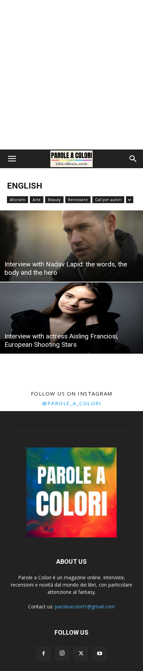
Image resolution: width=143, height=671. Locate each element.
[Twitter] (81, 654)
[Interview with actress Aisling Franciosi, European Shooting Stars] (71, 318)
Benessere (78, 199)
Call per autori (108, 199)
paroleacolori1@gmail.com (85, 606)
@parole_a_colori (71, 403)
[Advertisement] (71, 74)
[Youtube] (100, 654)
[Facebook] (43, 654)
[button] (12, 158)
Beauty (54, 199)
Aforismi (17, 199)
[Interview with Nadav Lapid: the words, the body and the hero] (71, 246)
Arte (37, 199)
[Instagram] (62, 653)
